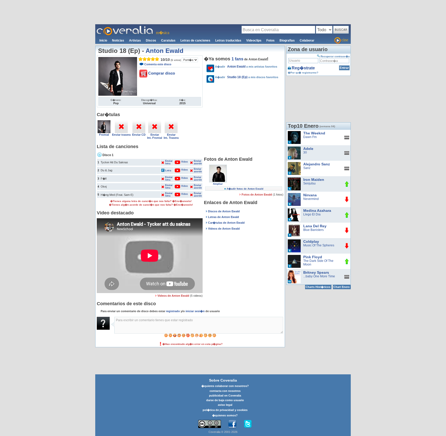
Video (181, 161)
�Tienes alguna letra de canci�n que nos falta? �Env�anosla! (151, 201)
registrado (173, 311)
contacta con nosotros (225, 390)
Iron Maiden (313, 179)
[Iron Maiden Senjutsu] (294, 179)
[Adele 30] (294, 148)
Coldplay (311, 241)
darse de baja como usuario (225, 400)
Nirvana (310, 195)
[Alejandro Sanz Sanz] (294, 164)
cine (344, 40)
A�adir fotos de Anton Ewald (245, 188)
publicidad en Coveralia (225, 395)
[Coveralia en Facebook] (232, 424)
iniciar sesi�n (195, 311)
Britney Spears (316, 272)
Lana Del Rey (314, 226)
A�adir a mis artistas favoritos (246, 66)
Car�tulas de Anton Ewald (226, 222)
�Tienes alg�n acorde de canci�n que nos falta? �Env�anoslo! (151, 204)
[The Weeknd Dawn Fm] (294, 133)
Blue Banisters (313, 230)
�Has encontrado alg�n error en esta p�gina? (192, 344)
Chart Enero (341, 286)
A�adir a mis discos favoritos (246, 77)
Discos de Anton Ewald (224, 211)
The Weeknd (314, 133)
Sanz (306, 168)
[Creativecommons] (209, 424)
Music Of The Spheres (318, 245)
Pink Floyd (312, 257)
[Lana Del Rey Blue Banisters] (294, 226)
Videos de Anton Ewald (173, 295)
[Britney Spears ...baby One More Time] (294, 272)
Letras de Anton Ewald (223, 217)
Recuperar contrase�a (335, 56)
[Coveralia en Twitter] (248, 424)
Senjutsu (309, 183)
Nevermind (311, 199)
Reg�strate (303, 68)
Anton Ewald (165, 50)
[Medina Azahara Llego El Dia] (294, 210)
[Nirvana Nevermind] (294, 195)
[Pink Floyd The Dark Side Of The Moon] (294, 257)
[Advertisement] (223, 11)
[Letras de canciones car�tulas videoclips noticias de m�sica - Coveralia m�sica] (125, 27)
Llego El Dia (312, 214)
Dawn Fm (310, 137)
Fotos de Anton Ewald (257, 194)
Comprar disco (161, 73)
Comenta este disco (157, 64)
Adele (308, 149)
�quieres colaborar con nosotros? (225, 385)
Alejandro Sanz (316, 164)
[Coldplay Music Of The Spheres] (294, 241)
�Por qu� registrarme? (303, 72)
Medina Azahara (317, 210)
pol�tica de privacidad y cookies (225, 409)
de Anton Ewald (249, 59)
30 (305, 152)
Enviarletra (169, 162)
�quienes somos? (225, 415)
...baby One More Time (319, 276)
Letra (168, 170)
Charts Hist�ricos (318, 286)
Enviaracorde (198, 162)
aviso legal (225, 404)
